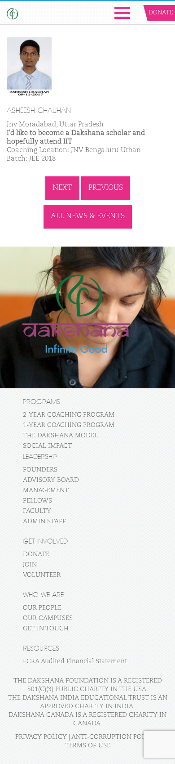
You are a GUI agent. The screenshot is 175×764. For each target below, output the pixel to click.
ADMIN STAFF (44, 521)
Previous (105, 188)
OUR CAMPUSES (48, 618)
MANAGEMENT (46, 490)
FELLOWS (37, 501)
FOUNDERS (40, 470)
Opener (122, 13)
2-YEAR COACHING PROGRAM (68, 415)
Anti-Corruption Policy (114, 737)
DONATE (36, 554)
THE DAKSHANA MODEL (60, 435)
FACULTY (37, 511)
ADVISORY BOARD (51, 480)
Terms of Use (87, 745)
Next (62, 188)
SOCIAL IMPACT (47, 446)
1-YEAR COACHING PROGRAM (68, 425)
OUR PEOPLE (42, 608)
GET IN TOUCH (46, 628)
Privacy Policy (41, 737)
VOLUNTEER (42, 575)
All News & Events (88, 216)
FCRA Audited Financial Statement (75, 661)
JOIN (30, 565)
